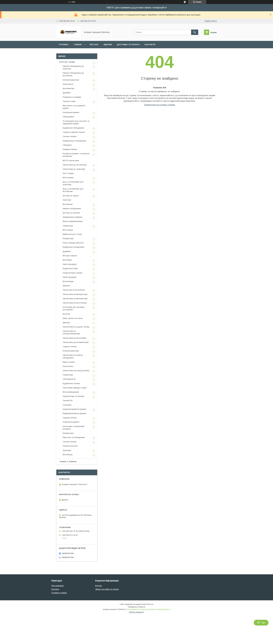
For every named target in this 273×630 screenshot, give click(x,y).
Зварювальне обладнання (74, 141)
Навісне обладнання (72, 208)
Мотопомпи (68, 230)
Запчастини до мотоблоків (74, 165)
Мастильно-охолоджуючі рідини (74, 107)
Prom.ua (150, 604)
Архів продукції (70, 264)
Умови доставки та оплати (107, 589)
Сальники (67, 405)
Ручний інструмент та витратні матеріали (76, 154)
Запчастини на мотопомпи (74, 338)
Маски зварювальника (73, 221)
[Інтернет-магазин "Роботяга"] (68, 37)
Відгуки (108, 44)
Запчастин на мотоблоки (74, 290)
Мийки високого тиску (72, 234)
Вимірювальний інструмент (75, 413)
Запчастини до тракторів (74, 169)
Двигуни (66, 286)
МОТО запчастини (71, 160)
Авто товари (68, 173)
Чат (263, 622)
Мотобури (67, 260)
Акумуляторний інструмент (74, 409)
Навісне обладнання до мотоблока (73, 74)
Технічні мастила (70, 446)
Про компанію (57, 586)
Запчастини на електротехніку (76, 370)
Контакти (150, 44)
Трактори (67, 200)
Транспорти (68, 84)
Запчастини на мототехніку (75, 303)
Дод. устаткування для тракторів (73, 183)
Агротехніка (68, 366)
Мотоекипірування (71, 392)
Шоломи (66, 314)
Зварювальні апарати (72, 217)
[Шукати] (194, 32)
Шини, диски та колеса (73, 318)
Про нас (94, 44)
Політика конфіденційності (159, 609)
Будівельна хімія (70, 268)
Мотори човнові (70, 256)
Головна (63, 44)
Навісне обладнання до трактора (73, 67)
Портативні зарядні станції (75, 388)
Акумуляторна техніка (72, 273)
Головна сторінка (59, 593)
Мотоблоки (68, 204)
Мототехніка (68, 177)
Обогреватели (69, 379)
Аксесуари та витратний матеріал (73, 427)
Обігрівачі (67, 145)
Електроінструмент (71, 112)
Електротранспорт (71, 80)
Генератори (68, 226)
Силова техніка (69, 136)
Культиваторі (68, 88)
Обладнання (68, 117)
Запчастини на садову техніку (76, 327)
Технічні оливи (69, 101)
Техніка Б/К (68, 400)
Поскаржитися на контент (137, 609)
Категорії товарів (67, 62)
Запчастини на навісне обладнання (73, 356)
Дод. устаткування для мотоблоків (73, 190)
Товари (78, 44)
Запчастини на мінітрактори (75, 294)
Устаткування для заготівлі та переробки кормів (76, 122)
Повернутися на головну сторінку (159, 105)
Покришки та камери (72, 97)
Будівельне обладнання (73, 128)
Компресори (68, 238)
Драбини (67, 93)
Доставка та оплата (128, 44)
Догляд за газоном (71, 213)
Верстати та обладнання (74, 437)
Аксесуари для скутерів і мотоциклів (74, 308)
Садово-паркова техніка (74, 132)
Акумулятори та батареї (73, 396)
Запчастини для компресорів (76, 342)
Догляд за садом (70, 196)
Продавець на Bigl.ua (136, 607)
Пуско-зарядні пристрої (73, 243)
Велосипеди (68, 281)
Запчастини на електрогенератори (71, 332)
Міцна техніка (69, 362)
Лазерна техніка (70, 149)
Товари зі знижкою (68, 461)
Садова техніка (70, 346)
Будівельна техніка (71, 383)
